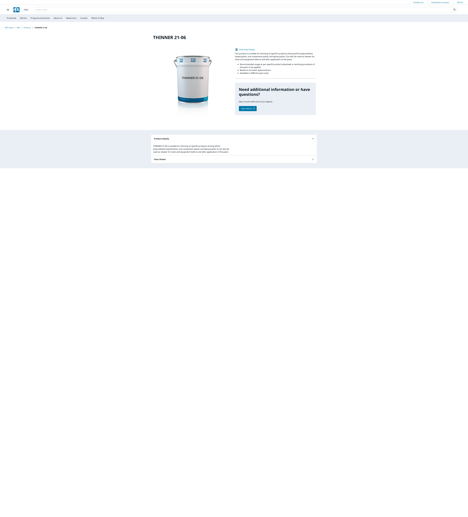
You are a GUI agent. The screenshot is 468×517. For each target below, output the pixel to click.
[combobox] (245, 10)
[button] (234, 139)
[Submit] (454, 9)
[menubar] (55, 18)
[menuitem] (11, 18)
